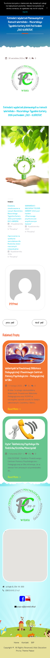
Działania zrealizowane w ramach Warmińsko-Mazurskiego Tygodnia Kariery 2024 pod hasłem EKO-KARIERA (15, 213)
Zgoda (25, 12)
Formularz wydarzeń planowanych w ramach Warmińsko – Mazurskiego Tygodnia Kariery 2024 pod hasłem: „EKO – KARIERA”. (25, 111)
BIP (32, 642)
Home (16, 642)
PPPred (13, 304)
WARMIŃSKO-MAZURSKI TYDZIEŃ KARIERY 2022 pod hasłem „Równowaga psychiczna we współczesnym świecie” (32, 214)
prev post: (10, 322)
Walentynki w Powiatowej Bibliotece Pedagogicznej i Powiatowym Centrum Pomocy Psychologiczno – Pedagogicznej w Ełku (24, 374)
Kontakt (25, 642)
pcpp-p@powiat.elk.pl (26, 606)
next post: (39, 322)
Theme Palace (28, 650)
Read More (13, 409)
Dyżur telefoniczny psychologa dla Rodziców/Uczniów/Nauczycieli (22, 446)
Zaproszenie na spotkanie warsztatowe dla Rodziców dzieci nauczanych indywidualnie (14, 242)
